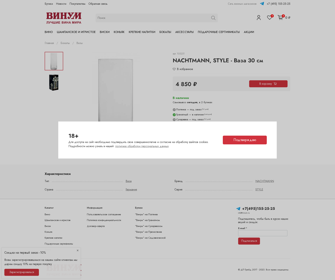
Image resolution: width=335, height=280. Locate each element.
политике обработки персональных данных (142, 146)
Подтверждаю (244, 139)
